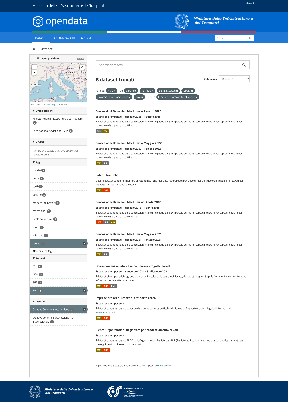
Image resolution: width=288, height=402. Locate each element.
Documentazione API (163, 365)
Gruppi (86, 38)
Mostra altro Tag (42, 251)
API (146, 365)
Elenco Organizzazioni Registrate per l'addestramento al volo (137, 329)
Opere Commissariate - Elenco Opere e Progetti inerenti (133, 266)
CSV (105, 131)
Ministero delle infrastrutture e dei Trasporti (68, 6)
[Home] (34, 48)
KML (113, 286)
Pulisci (80, 58)
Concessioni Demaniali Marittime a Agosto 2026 (128, 111)
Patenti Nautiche (107, 175)
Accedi (250, 3)
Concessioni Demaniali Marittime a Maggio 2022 (129, 143)
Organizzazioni (64, 38)
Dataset (41, 38)
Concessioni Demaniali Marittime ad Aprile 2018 (128, 202)
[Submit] (250, 37)
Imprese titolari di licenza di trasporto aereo (126, 297)
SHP (99, 131)
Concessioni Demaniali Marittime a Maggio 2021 (129, 234)
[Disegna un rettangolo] (82, 67)
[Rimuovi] (114, 90)
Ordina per (210, 79)
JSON (106, 190)
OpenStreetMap (48, 104)
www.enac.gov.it (105, 312)
